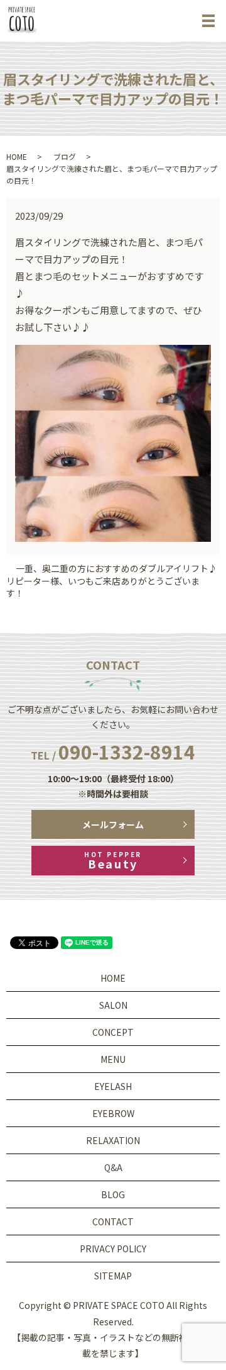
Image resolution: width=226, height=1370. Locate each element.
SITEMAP (113, 1275)
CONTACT (113, 1221)
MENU (113, 1059)
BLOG (113, 1194)
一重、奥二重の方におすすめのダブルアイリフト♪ (116, 569)
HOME (16, 156)
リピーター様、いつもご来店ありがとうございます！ (103, 587)
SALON (113, 1005)
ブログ (64, 156)
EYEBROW (113, 1113)
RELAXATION (113, 1140)
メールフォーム (113, 824)
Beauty (112, 861)
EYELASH (113, 1086)
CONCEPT (113, 1032)
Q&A (113, 1167)
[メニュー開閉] (208, 20)
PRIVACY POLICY (113, 1248)
